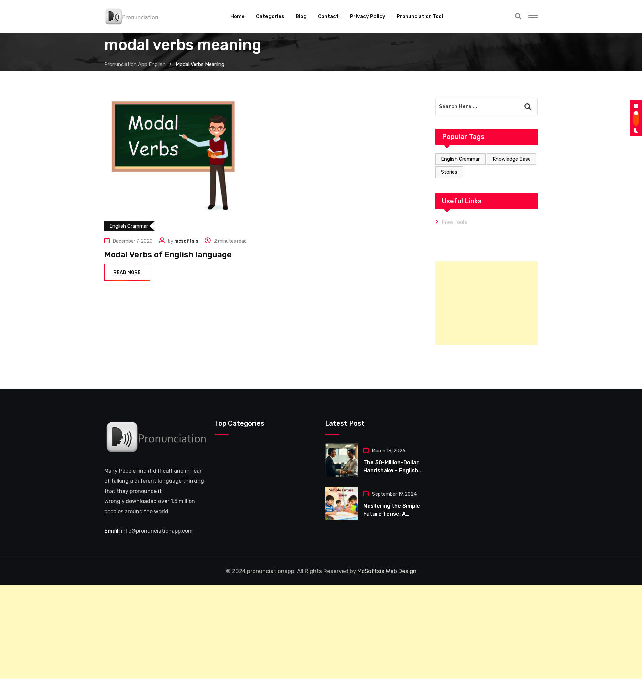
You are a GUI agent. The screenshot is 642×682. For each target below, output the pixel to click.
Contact (328, 16)
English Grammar (460, 159)
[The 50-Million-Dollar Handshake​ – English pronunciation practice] (341, 460)
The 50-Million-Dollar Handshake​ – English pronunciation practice (394, 470)
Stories (449, 172)
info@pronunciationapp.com (157, 531)
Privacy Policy (367, 16)
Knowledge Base (512, 159)
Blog (301, 16)
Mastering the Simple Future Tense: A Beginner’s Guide (391, 514)
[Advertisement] (486, 303)
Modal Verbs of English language (168, 254)
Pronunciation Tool (420, 16)
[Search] (518, 16)
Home (237, 16)
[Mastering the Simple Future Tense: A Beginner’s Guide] (341, 503)
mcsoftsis (186, 241)
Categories (270, 16)
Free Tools (454, 222)
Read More (127, 272)
